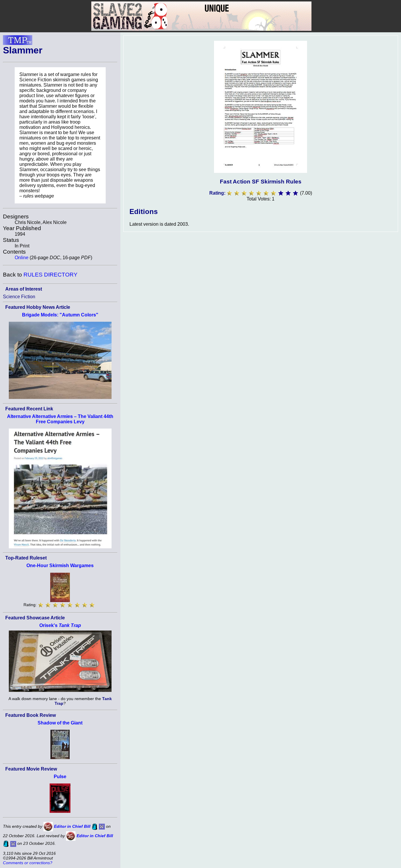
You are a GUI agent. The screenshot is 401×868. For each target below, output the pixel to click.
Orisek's (60, 625)
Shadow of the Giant (60, 722)
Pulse (60, 776)
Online (21, 257)
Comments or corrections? (27, 862)
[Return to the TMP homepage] (17, 41)
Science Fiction (19, 296)
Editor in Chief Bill (72, 826)
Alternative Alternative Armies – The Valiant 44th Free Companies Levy (60, 419)
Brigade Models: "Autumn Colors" (60, 314)
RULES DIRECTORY (50, 275)
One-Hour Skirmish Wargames (60, 565)
